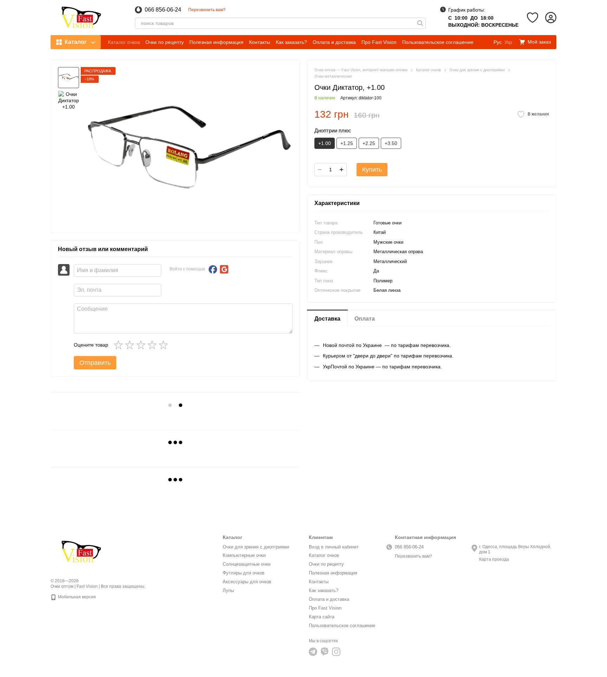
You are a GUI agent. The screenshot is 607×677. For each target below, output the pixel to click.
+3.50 (391, 143)
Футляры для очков (244, 573)
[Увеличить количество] (341, 169)
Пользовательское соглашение (438, 42)
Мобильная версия (76, 596)
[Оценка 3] (142, 345)
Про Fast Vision (379, 42)
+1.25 (346, 143)
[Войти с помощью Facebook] (213, 269)
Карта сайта (321, 616)
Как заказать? (291, 42)
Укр (508, 42)
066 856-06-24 (163, 10)
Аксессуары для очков (247, 581)
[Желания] (532, 17)
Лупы (228, 590)
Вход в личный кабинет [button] (334, 547)
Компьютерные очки (244, 555)
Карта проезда (494, 559)
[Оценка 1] (119, 345)
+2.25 (369, 143)
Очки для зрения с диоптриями (256, 547)
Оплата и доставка (334, 42)
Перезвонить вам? (207, 9)
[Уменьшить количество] (320, 169)
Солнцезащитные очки (246, 564)
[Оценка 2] (131, 345)
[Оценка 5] (164, 345)
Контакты (259, 42)
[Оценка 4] (153, 345)
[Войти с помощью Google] (224, 269)
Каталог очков (124, 42)
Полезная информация (216, 42)
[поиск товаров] (420, 23)
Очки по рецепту (164, 42)
